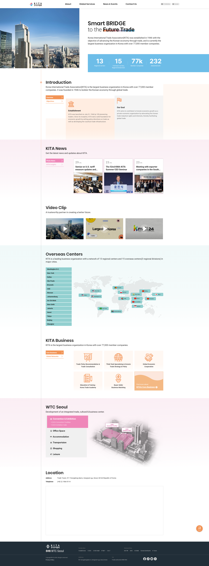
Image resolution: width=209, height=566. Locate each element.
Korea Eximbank (146, 551)
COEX (89, 551)
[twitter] (148, 559)
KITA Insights (51, 164)
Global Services (87, 4)
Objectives (50, 101)
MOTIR (126, 551)
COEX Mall (96, 551)
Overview (49, 97)
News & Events (110, 4)
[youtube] (151, 559)
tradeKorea (82, 551)
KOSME (137, 551)
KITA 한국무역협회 (53, 546)
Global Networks (52, 356)
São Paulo (51, 281)
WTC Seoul (55, 551)
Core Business (51, 353)
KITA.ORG (35, 4)
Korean (176, 4)
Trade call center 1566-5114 (119, 560)
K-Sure (155, 551)
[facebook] (144, 559)
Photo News (50, 161)
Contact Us (131, 4)
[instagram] (155, 559)
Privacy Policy (50, 560)
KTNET (103, 551)
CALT (108, 551)
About (68, 4)
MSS (131, 551)
